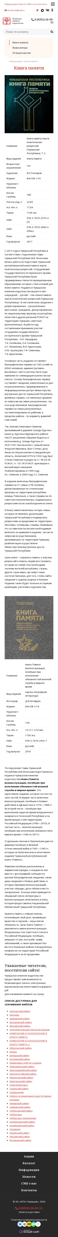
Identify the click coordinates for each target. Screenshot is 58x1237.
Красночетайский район (23, 1073)
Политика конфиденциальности (29, 1219)
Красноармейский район (23, 1070)
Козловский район (20, 1059)
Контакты (42, 4)
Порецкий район (19, 1088)
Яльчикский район (20, 1136)
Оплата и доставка (29, 1211)
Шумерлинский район (22, 1125)
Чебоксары (16, 1114)
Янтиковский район (20, 1140)
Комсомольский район (22, 1066)
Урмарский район (19, 1103)
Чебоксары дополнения (23, 1118)
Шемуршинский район (22, 1121)
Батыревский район (21, 1022)
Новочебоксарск (19, 1084)
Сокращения (17, 1092)
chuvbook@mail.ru (16, 10)
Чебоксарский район (21, 1110)
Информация (11, 4)
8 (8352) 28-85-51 (44, 21)
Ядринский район (19, 1132)
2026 (42, 1201)
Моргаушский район (21, 1081)
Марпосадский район (21, 1077)
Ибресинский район (21, 1048)
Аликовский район (20, 1018)
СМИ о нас (32, 4)
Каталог (29, 1163)
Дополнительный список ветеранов (30, 1029)
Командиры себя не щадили (25, 1062)
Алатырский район (20, 1011)
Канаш (13, 1051)
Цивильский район (20, 1107)
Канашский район (19, 1055)
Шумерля (15, 1129)
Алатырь (14, 1014)
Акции (29, 1156)
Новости (22, 4)
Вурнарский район (20, 1025)
